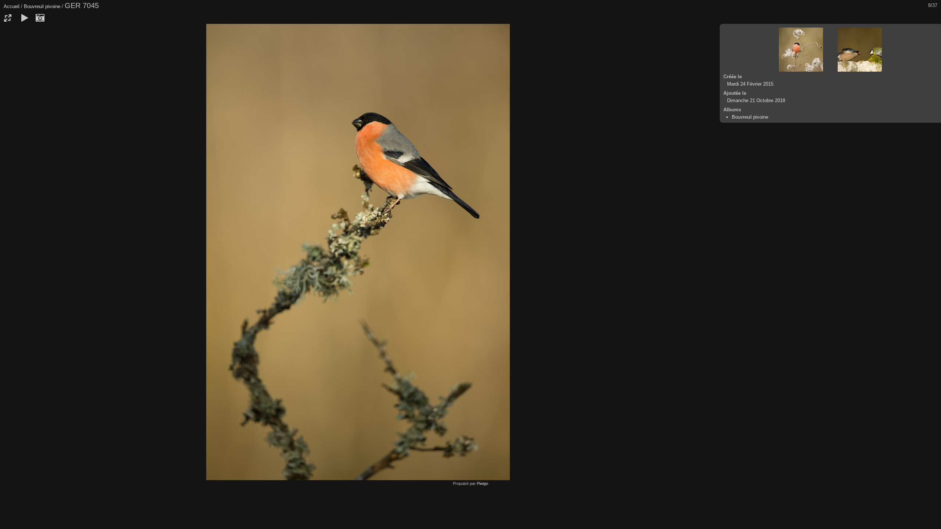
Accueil (11, 6)
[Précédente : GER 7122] (801, 50)
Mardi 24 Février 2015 (750, 84)
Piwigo (482, 483)
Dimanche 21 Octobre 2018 (756, 100)
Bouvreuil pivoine (42, 6)
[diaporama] (24, 18)
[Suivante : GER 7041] (860, 50)
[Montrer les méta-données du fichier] (40, 18)
